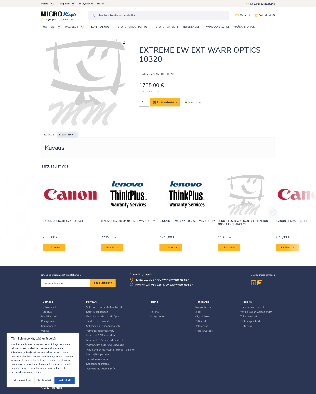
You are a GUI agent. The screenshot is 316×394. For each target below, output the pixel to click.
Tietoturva (246, 326)
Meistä (44, 3)
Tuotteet (47, 302)
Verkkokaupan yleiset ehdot (256, 312)
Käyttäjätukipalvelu (97, 354)
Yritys (153, 307)
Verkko (45, 331)
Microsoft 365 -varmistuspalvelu (105, 340)
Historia (154, 312)
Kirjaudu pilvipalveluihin (262, 3)
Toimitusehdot (248, 316)
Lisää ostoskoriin (167, 102)
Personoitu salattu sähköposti (103, 316)
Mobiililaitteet (49, 316)
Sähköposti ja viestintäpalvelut (104, 307)
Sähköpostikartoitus (98, 364)
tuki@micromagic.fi (181, 285)
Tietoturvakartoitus (97, 359)
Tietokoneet (48, 307)
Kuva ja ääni (47, 321)
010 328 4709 (160, 285)
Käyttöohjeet (202, 316)
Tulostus (46, 312)
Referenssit (201, 326)
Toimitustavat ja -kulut (253, 307)
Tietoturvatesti (204, 331)
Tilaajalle (246, 302)
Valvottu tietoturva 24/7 (100, 368)
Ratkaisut (200, 321)
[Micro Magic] (59, 13)
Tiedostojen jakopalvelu (100, 321)
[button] (52, 4)
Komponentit (48, 326)
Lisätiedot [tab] (67, 134)
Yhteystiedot (86, 3)
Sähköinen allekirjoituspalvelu (103, 326)
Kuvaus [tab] (49, 134)
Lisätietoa (54, 247)
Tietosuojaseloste (251, 321)
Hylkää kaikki (44, 380)
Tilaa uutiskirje (103, 283)
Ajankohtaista (203, 307)
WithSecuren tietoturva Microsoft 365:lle (110, 350)
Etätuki (101, 3)
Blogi (198, 312)
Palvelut (91, 302)
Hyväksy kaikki (64, 380)
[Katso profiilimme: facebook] (253, 283)
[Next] (271, 212)
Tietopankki (63, 3)
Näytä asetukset (22, 380)
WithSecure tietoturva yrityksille (105, 345)
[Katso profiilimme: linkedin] (260, 283)
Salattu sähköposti (97, 312)
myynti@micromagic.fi (175, 280)
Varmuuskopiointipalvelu (100, 331)
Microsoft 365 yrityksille (100, 335)
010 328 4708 (65, 19)
